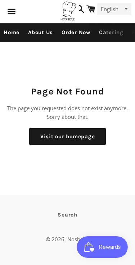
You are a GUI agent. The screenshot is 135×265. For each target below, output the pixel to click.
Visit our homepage (67, 136)
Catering (111, 32)
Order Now (76, 32)
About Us (40, 32)
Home (11, 32)
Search (67, 214)
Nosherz (77, 239)
